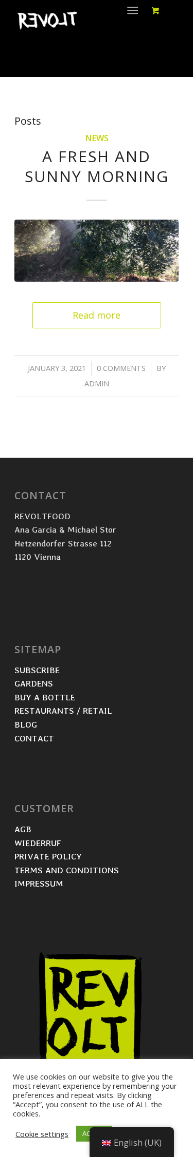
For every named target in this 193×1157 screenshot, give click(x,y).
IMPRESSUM (38, 883)
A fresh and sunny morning (97, 166)
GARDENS (33, 683)
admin (96, 383)
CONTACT (34, 738)
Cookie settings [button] (41, 1134)
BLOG (25, 724)
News (97, 138)
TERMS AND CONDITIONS (67, 870)
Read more (96, 315)
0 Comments (121, 368)
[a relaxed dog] (96, 251)
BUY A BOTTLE (46, 697)
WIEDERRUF (37, 843)
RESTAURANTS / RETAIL (64, 710)
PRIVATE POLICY (49, 856)
